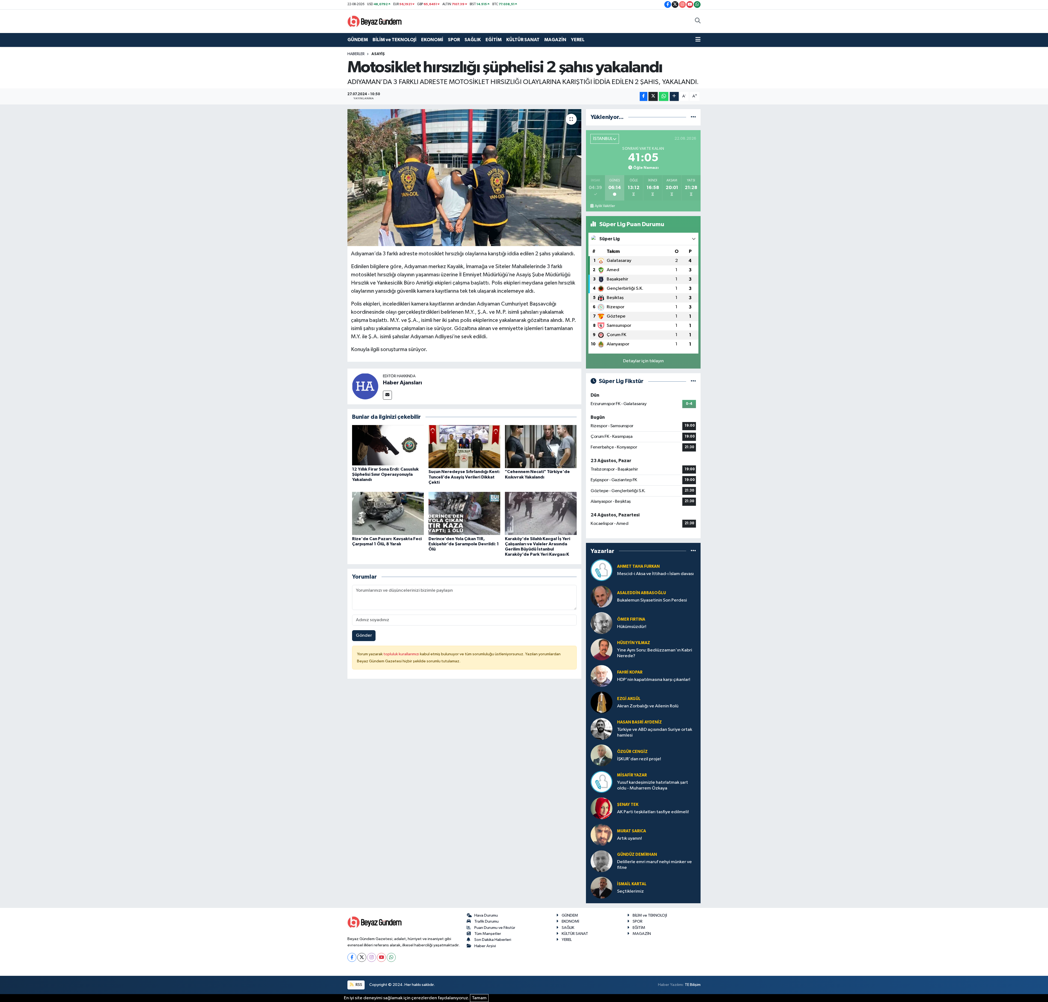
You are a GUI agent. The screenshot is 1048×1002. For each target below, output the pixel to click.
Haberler (356, 54)
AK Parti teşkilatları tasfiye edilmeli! (653, 812)
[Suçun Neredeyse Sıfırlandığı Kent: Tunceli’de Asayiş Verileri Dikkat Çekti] (464, 446)
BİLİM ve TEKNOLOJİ (394, 39)
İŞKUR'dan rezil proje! (639, 759)
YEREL (578, 39)
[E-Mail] (387, 395)
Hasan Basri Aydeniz (639, 722)
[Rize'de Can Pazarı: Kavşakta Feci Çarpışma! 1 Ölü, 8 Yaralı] (388, 513)
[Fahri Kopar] (601, 676)
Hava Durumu (486, 915)
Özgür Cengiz (632, 752)
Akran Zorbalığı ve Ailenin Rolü (647, 706)
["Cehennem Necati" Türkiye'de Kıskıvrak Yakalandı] (541, 446)
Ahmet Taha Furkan (638, 566)
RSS (358, 985)
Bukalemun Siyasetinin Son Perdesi (652, 600)
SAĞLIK (473, 39)
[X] (361, 957)
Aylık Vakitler (605, 206)
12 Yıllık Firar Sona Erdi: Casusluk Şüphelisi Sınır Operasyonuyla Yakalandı (385, 474)
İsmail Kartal (632, 884)
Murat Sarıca (631, 831)
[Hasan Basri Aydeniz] (601, 728)
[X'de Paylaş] (653, 96)
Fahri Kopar (629, 672)
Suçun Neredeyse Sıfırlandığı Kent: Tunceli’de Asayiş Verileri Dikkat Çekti (464, 476)
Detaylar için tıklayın (643, 361)
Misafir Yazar (632, 775)
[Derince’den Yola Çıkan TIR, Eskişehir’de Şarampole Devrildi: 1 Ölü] (464, 513)
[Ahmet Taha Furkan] (601, 570)
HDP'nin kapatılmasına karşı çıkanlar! (653, 679)
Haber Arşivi (485, 946)
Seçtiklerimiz (630, 891)
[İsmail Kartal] (601, 887)
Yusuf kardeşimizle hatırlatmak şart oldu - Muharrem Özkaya (652, 785)
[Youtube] (381, 957)
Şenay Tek (627, 805)
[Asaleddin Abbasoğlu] (601, 596)
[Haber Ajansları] (365, 386)
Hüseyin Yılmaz (633, 643)
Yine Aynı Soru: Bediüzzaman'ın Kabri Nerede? (654, 653)
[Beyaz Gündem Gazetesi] (374, 20)
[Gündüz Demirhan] (601, 861)
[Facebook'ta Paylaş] (643, 96)
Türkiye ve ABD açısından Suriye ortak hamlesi (654, 732)
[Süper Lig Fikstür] (693, 381)
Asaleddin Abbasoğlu (641, 593)
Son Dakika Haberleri (492, 940)
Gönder (364, 635)
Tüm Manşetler (487, 934)
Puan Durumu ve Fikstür (494, 928)
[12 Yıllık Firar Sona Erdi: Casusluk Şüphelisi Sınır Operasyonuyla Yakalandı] (388, 445)
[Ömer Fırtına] (601, 623)
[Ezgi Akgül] (601, 702)
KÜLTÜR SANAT (523, 39)
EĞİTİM (494, 39)
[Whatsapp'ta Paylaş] (663, 96)
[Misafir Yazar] (601, 781)
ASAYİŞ (378, 54)
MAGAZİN (555, 39)
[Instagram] (371, 957)
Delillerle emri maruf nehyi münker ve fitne (654, 865)
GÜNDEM (357, 39)
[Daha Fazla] (674, 96)
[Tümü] (693, 117)
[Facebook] (351, 957)
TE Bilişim (693, 985)
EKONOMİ (432, 39)
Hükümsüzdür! (631, 626)
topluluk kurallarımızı (401, 654)
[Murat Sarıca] (601, 834)
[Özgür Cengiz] (601, 755)
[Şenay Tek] (601, 808)
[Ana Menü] (698, 39)
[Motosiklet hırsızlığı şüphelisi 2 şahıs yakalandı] (464, 177)
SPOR (454, 39)
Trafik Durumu (486, 921)
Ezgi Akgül (629, 699)
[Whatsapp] (391, 957)
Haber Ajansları (402, 382)
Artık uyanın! (629, 838)
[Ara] (698, 21)
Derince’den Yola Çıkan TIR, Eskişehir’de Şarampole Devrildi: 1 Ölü (463, 544)
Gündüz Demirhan (637, 855)
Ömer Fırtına (631, 619)
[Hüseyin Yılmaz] (601, 649)
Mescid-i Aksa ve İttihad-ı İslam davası (655, 574)
